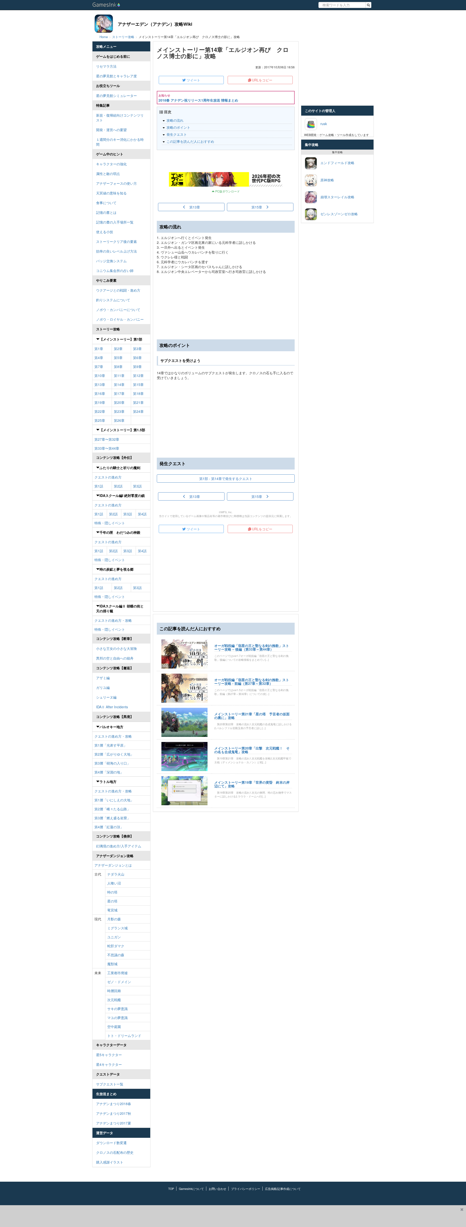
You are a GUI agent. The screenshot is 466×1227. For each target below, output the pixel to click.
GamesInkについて (191, 1189)
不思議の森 (115, 954)
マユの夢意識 (117, 1017)
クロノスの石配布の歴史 (114, 1152)
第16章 (99, 393)
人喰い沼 (114, 883)
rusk (322, 123)
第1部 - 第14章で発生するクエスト (225, 478)
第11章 (119, 375)
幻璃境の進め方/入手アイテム (118, 846)
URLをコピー (261, 80)
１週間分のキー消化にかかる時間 (120, 142)
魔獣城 (112, 963)
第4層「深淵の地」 (109, 772)
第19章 (99, 402)
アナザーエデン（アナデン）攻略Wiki (155, 24)
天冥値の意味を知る (111, 193)
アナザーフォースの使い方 (116, 183)
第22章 (99, 411)
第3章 (137, 348)
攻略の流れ (174, 120)
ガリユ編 (103, 687)
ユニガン (114, 936)
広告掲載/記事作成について (283, 1189)
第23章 (119, 411)
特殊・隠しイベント (109, 522)
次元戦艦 (114, 999)
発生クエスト (176, 134)
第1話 (98, 486)
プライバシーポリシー (245, 1189)
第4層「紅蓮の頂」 (109, 826)
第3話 (137, 486)
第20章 (119, 402)
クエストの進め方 (108, 477)
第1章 (98, 348)
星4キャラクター (109, 1064)
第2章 (118, 348)
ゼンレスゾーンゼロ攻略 (337, 213)
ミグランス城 (117, 927)
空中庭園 (114, 1026)
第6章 (137, 357)
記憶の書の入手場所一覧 (114, 222)
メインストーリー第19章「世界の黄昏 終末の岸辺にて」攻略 (252, 784)
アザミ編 (103, 677)
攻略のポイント (178, 127)
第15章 (138, 384)
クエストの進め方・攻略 (113, 620)
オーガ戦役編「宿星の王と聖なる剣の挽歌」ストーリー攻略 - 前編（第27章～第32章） (251, 681)
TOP (171, 1189)
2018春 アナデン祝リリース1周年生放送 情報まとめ (198, 100)
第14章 (119, 384)
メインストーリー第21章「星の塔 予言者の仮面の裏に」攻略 (252, 715)
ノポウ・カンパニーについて (118, 309)
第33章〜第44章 (106, 448)
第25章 (99, 420)
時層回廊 (114, 990)
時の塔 (112, 892)
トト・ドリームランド (124, 1035)
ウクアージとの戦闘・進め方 (118, 290)
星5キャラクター (109, 1054)
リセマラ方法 (106, 66)
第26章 (119, 420)
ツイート (193, 80)
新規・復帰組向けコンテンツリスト (120, 117)
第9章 (137, 366)
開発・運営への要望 (111, 129)
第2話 (118, 486)
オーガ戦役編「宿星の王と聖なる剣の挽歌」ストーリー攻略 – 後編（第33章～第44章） (251, 647)
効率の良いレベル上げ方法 (116, 251)
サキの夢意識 (117, 1008)
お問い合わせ (217, 1189)
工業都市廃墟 (117, 972)
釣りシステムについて (113, 299)
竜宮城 (112, 910)
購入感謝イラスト (109, 1162)
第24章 (138, 411)
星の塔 (112, 901)
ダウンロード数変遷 (111, 1142)
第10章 (99, 375)
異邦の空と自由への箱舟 (114, 658)
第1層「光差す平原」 (110, 745)
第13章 (99, 384)
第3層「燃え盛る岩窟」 (112, 817)
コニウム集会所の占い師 (114, 270)
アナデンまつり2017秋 (113, 1113)
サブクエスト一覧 (109, 1084)
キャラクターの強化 (111, 163)
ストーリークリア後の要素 (116, 241)
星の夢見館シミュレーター (116, 95)
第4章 (98, 357)
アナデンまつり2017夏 (113, 1123)
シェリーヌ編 (106, 697)
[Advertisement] (226, 419)
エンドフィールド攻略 (335, 162)
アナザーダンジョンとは (113, 865)
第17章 (119, 393)
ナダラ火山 (115, 874)
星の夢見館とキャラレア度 (116, 75)
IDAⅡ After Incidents (112, 706)
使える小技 (104, 231)
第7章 (98, 366)
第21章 (138, 402)
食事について (106, 202)
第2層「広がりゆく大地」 (114, 754)
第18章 (138, 393)
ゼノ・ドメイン (119, 981)
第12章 (138, 375)
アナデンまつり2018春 (113, 1103)
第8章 (118, 366)
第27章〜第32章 (106, 439)
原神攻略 (325, 179)
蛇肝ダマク (115, 945)
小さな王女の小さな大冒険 (116, 648)
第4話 (142, 513)
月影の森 (114, 918)
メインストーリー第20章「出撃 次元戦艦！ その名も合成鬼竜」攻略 (252, 750)
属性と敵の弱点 (108, 173)
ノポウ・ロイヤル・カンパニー (120, 319)
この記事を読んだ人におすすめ (190, 141)
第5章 (118, 357)
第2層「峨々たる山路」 (112, 808)
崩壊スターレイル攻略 (335, 196)
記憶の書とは (106, 212)
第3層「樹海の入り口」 (112, 763)
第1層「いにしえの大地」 (114, 799)
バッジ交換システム (111, 260)
